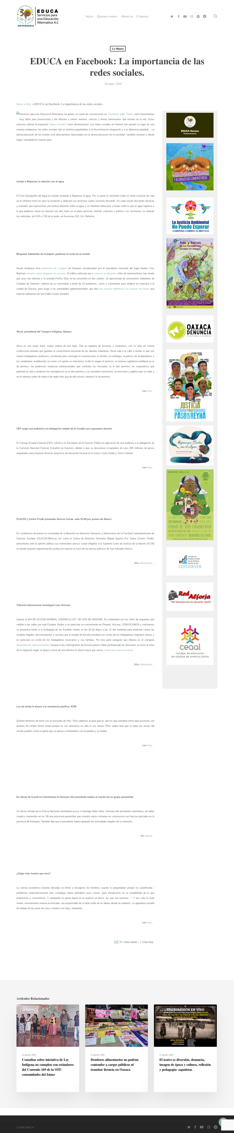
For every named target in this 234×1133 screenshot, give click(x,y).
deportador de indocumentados (32, 645)
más (149, 391)
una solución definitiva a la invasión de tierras (124, 288)
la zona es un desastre (104, 273)
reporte (148, 835)
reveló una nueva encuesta (118, 650)
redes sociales (57, 124)
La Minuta (118, 49)
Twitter (129, 114)
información (146, 563)
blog (28, 104)
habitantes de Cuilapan (54, 268)
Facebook (113, 114)
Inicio (19, 104)
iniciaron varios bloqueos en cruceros (46, 273)
